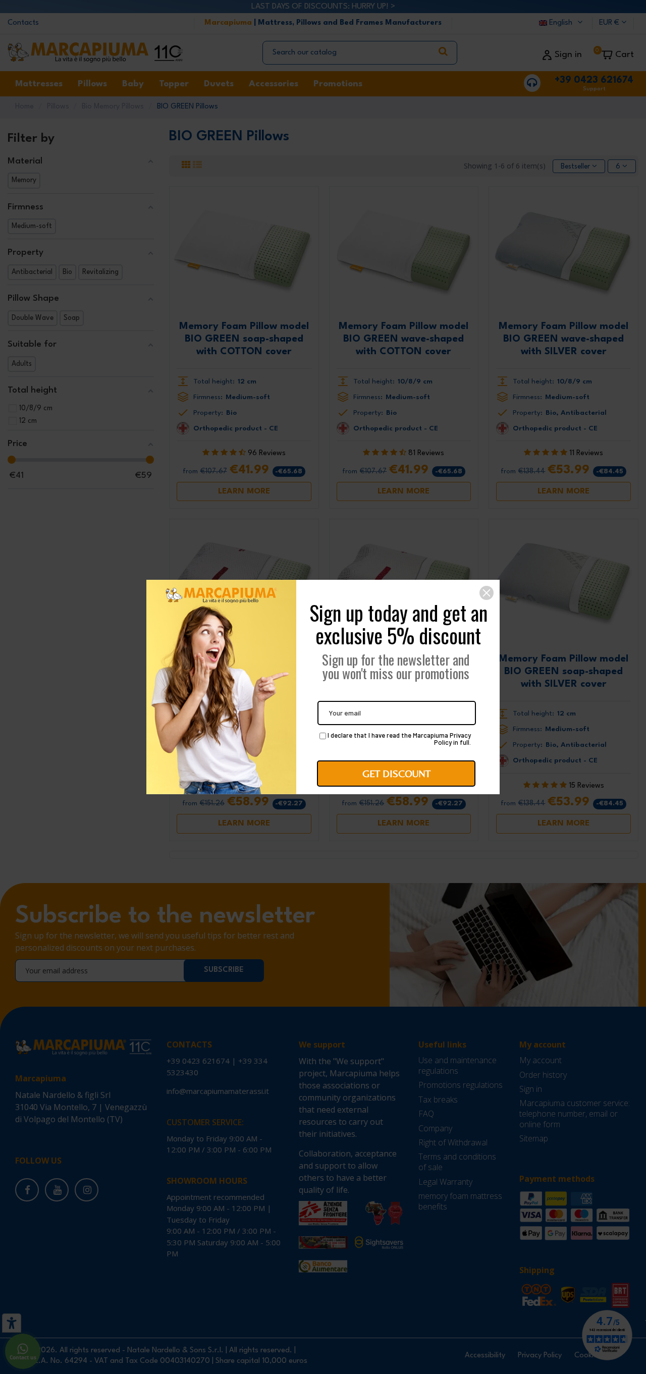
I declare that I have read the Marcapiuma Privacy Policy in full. (398, 739)
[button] (486, 593)
